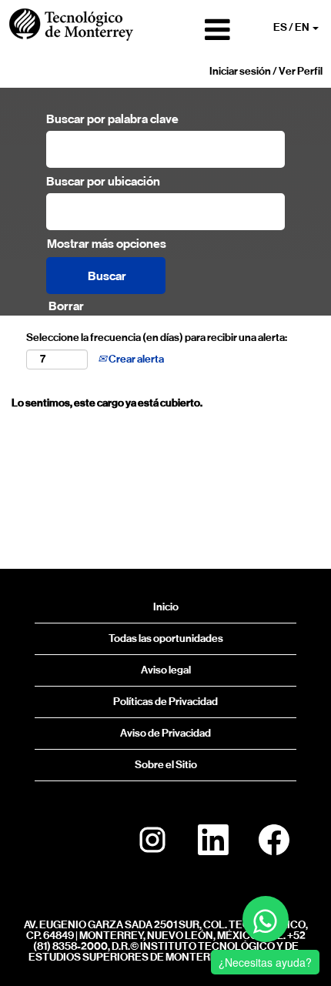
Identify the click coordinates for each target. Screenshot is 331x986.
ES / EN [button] (292, 27)
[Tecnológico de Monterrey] (71, 25)
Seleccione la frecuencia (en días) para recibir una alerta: (156, 337)
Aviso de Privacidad (165, 733)
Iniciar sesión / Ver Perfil (266, 71)
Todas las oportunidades (166, 638)
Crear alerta (135, 359)
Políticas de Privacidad (165, 701)
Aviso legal (166, 670)
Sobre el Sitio (166, 764)
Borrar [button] (66, 306)
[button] (189, 30)
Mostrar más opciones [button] (106, 243)
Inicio (166, 606)
